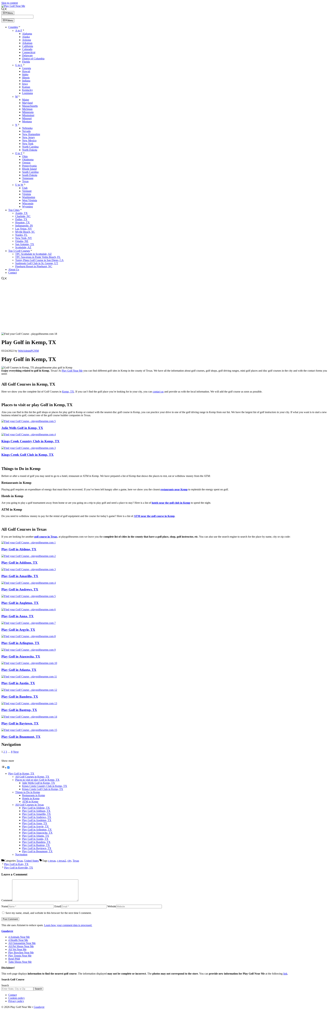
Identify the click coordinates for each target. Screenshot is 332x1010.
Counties (13, 27)
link (285, 973)
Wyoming (27, 206)
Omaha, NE (21, 241)
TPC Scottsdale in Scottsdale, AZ (33, 253)
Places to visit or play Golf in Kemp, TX (37, 779)
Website (111, 906)
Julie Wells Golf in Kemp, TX (22, 428)
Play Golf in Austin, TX (18, 683)
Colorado (27, 49)
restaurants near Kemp (174, 489)
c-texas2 (61, 860)
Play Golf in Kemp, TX (21, 773)
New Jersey (28, 137)
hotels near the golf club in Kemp (171, 502)
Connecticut (28, 52)
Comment (6, 900)
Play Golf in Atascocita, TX (20, 656)
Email (57, 906)
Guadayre (7, 931)
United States (31, 860)
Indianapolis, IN (24, 225)
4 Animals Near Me (19, 936)
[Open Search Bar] (4, 9)
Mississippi (28, 115)
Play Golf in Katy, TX (16, 864)
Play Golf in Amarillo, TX (19, 576)
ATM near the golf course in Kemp (154, 516)
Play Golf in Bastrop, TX (19, 710)
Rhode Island (29, 168)
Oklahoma (28, 159)
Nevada (26, 131)
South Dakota (29, 175)
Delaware (27, 55)
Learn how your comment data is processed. (68, 925)
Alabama (27, 33)
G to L (18, 65)
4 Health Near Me (18, 940)
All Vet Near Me (17, 949)
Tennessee (27, 178)
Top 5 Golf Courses (19, 250)
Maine (25, 99)
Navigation (21, 854)
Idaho (25, 74)
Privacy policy (16, 1001)
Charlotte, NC (23, 216)
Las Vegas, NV (23, 228)
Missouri (27, 118)
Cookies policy (16, 998)
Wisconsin (27, 203)
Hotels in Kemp (30, 798)
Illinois (26, 77)
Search (5, 985)
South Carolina (30, 171)
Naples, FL (21, 234)
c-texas (52, 860)
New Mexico (29, 140)
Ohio (25, 156)
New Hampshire (31, 134)
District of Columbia (33, 58)
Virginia (26, 194)
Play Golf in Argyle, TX (18, 629)
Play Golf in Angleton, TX (20, 603)
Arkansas (27, 42)
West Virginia (29, 200)
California (27, 46)
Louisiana (27, 93)
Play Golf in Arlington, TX (20, 643)
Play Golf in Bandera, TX (19, 696)
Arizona (26, 39)
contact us (158, 391)
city (69, 860)
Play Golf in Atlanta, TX (18, 670)
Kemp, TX (68, 391)
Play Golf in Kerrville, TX (18, 867)
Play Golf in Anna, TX (17, 616)
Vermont (26, 191)
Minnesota (28, 112)
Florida (26, 61)
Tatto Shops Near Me (20, 961)
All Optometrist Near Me (22, 943)
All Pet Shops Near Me (21, 946)
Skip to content (9, 2)
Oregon (26, 162)
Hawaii (26, 71)
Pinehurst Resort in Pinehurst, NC (33, 266)
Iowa (25, 83)
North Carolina (30, 146)
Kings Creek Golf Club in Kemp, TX (27, 454)
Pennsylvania (29, 165)
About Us (13, 269)
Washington (28, 197)
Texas (25, 181)
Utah (24, 187)
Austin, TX (21, 213)
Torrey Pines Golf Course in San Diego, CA (39, 260)
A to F (18, 30)
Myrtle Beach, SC (25, 231)
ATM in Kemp (30, 801)
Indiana (26, 80)
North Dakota (29, 149)
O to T (18, 153)
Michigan (27, 109)
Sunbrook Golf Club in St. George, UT (36, 263)
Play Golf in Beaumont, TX (20, 737)
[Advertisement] (166, 306)
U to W (19, 184)
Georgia (26, 68)
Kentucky (27, 90)
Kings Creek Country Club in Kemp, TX (30, 441)
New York (27, 143)
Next (16, 751)
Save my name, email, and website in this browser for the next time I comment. (48, 912)
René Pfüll (14, 958)
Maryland (27, 102)
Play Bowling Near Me (21, 952)
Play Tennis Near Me (19, 955)
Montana (27, 121)
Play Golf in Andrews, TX (19, 589)
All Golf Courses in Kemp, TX (32, 776)
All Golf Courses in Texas (29, 804)
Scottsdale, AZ (23, 247)
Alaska (26, 36)
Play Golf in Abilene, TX (18, 549)
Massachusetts (30, 105)
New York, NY (23, 238)
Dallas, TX (21, 219)
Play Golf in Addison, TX (19, 562)
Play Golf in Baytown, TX (20, 723)
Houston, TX (22, 222)
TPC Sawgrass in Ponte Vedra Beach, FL (38, 257)
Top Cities (14, 210)
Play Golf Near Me (72, 370)
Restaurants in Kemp (33, 795)
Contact (12, 272)
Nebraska (27, 128)
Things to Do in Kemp (27, 792)
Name (4, 906)
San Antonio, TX (24, 244)
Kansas (26, 86)
